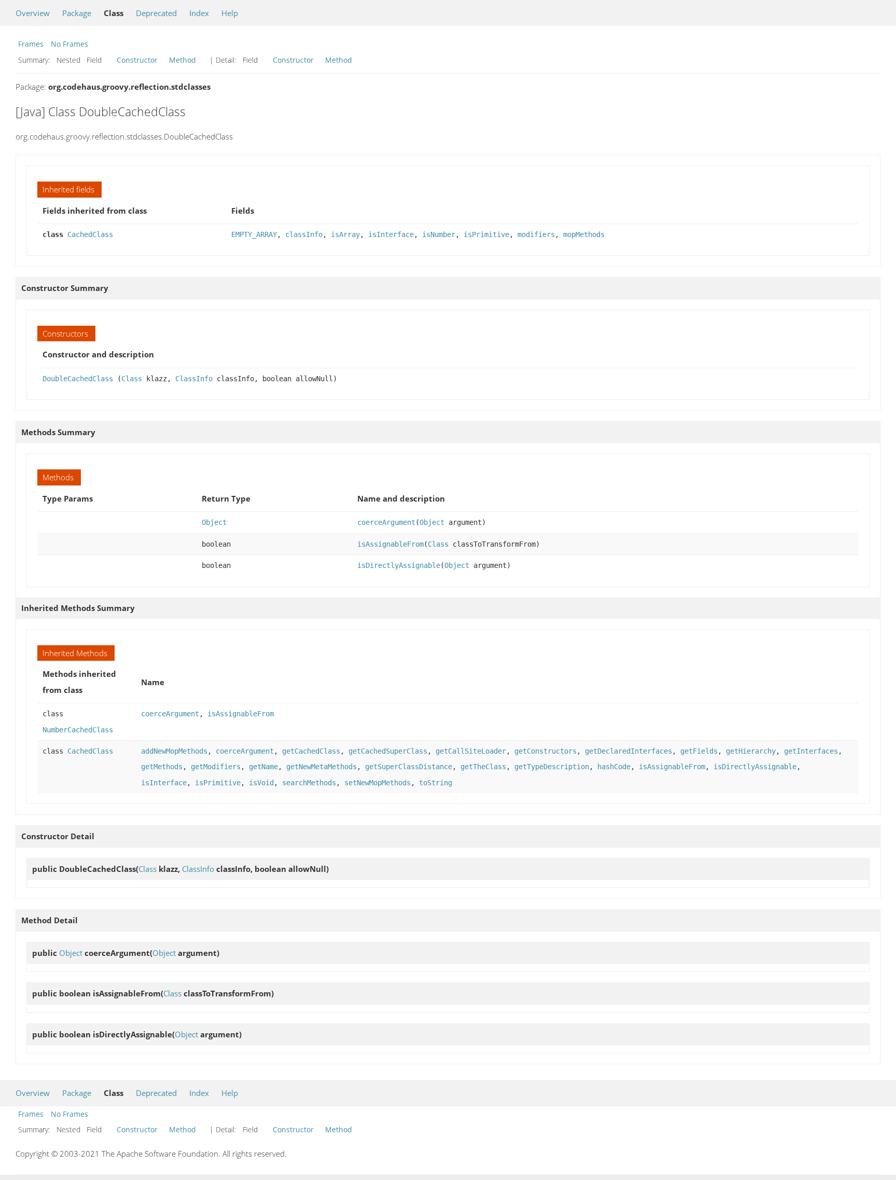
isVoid (261, 783)
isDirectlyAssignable (398, 565)
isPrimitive (486, 234)
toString (435, 783)
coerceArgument (386, 522)
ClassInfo (194, 378)
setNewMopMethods (377, 783)
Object (214, 522)
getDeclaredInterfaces (628, 751)
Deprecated (156, 13)
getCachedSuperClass (387, 751)
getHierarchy (751, 751)
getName (263, 766)
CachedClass (90, 234)
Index (199, 13)
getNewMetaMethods (321, 766)
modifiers (536, 234)
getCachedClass (311, 751)
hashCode (614, 766)
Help (229, 13)
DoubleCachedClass (78, 378)
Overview (33, 13)
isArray (345, 234)
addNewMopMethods (174, 751)
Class (131, 378)
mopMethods (584, 234)
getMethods (162, 766)
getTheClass (483, 766)
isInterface (391, 234)
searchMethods (309, 783)
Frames (31, 44)
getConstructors (545, 751)
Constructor (137, 60)
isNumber (438, 234)
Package (76, 13)
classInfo (304, 234)
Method (182, 60)
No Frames (69, 44)
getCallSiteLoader (471, 751)
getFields (699, 751)
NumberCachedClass (78, 730)
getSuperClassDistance (408, 766)
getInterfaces (811, 751)
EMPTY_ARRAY (254, 234)
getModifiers (216, 766)
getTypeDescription (551, 766)
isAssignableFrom (390, 544)
